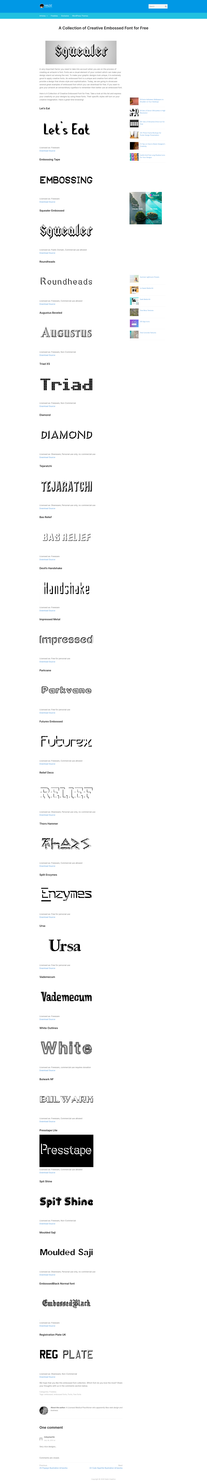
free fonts (77, 1394)
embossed (48, 1394)
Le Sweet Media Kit (146, 288)
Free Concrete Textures (148, 333)
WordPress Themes (80, 16)
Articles (42, 16)
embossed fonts (60, 1394)
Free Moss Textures (147, 310)
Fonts (70, 1394)
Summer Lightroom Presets (149, 277)
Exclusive (65, 16)
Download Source (47, 151)
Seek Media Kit (145, 299)
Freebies (54, 16)
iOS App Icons (145, 322)
